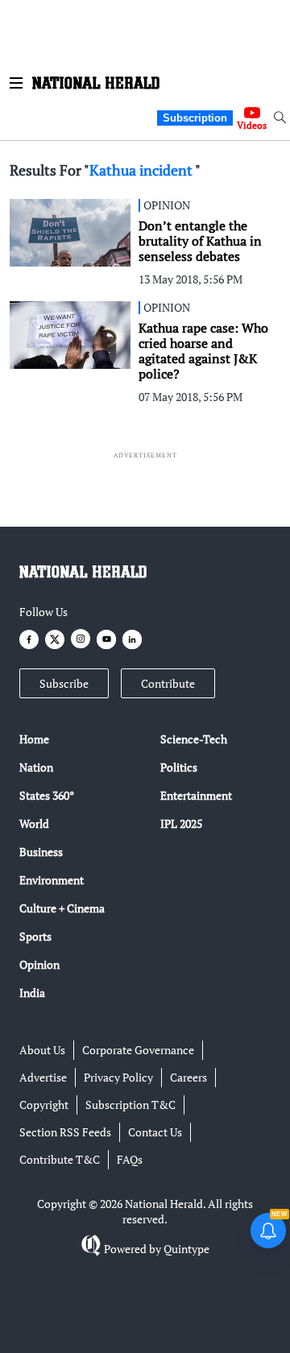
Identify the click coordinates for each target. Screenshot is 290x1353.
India (32, 992)
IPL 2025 (181, 823)
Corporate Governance (138, 1049)
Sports (35, 936)
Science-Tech (193, 739)
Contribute (168, 683)
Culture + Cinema (62, 908)
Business (41, 851)
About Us (42, 1049)
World (34, 823)
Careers (188, 1077)
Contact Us (155, 1132)
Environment (51, 880)
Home (34, 739)
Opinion (39, 964)
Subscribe (64, 683)
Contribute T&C (59, 1159)
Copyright (43, 1104)
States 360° (46, 795)
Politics (178, 767)
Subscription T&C (130, 1104)
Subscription (195, 118)
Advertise (43, 1077)
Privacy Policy (118, 1077)
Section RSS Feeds (65, 1132)
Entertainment (196, 795)
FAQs (130, 1159)
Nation (36, 767)
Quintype (186, 1248)
